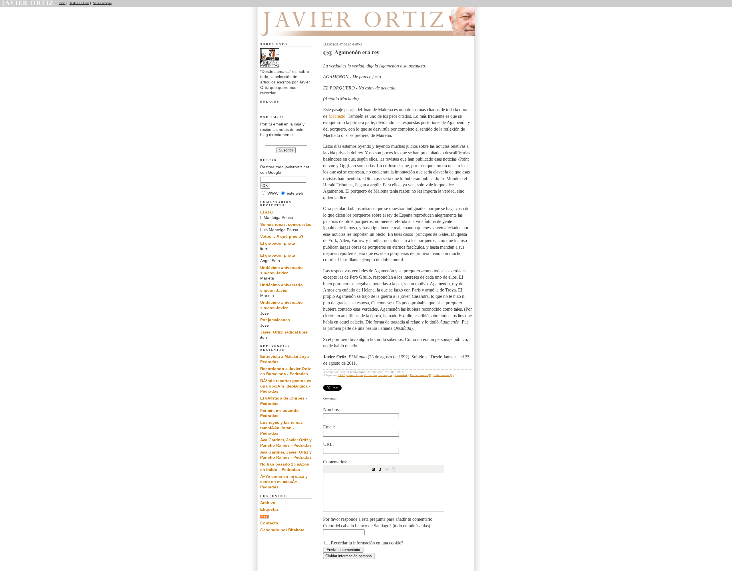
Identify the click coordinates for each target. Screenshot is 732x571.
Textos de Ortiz (79, 3)
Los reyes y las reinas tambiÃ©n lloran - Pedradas (281, 427)
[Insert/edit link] (387, 469)
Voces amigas (102, 3)
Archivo (267, 502)
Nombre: (331, 409)
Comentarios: (335, 461)
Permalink (401, 375)
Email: (329, 426)
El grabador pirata (277, 243)
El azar (266, 212)
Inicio (62, 3)
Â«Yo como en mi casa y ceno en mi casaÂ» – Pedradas (284, 481)
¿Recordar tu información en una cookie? (366, 542)
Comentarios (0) (420, 375)
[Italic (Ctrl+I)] (380, 469)
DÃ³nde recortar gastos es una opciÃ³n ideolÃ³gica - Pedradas (285, 386)
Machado (337, 116)
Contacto (269, 523)
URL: (328, 444)
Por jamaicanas (275, 320)
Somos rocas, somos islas (285, 224)
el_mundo (370, 375)
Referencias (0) (443, 375)
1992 (341, 375)
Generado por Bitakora (282, 530)
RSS (264, 516)
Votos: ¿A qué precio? (282, 236)
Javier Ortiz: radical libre (284, 332)
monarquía (385, 375)
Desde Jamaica (291, 29)
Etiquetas (269, 509)
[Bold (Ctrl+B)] (374, 469)
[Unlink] (393, 469)
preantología (354, 375)
